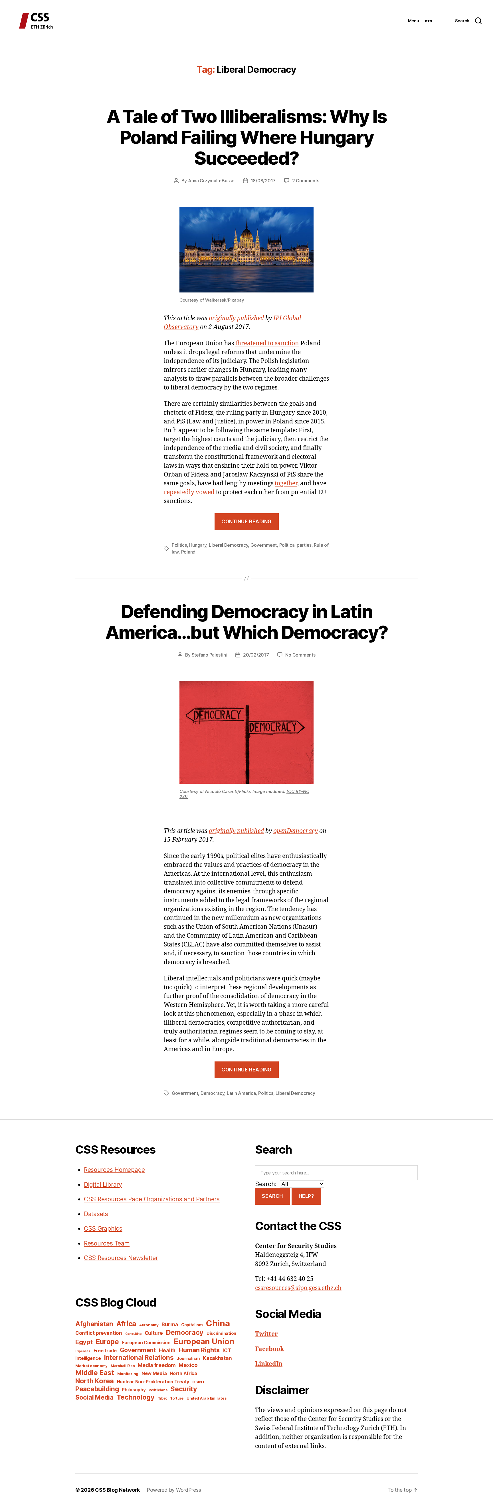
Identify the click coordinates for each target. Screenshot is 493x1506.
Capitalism (192, 1324)
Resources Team (107, 1243)
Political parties (295, 545)
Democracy (213, 1093)
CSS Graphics (103, 1228)
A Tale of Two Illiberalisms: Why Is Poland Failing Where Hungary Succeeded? (246, 137)
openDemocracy (295, 831)
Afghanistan (94, 1324)
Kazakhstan (217, 1358)
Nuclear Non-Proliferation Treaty (153, 1381)
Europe (107, 1341)
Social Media (94, 1397)
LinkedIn (268, 1364)
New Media (154, 1373)
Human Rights (199, 1350)
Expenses (82, 1351)
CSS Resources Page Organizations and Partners (152, 1199)
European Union (203, 1341)
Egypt (84, 1342)
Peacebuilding (97, 1389)
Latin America (241, 1093)
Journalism (188, 1358)
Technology (136, 1397)
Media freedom (157, 1365)
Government (263, 545)
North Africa (183, 1373)
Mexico (188, 1365)
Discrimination (221, 1333)
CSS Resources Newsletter (121, 1257)
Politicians (158, 1390)
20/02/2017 (256, 655)
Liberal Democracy (228, 545)
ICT (227, 1350)
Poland (188, 552)
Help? (306, 1196)
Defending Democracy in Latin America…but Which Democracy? (246, 621)
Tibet (162, 1398)
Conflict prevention (98, 1333)
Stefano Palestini (209, 655)
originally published (236, 318)
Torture (176, 1398)
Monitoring (127, 1373)
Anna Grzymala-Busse (211, 180)
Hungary (197, 545)
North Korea (94, 1381)
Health (167, 1350)
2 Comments (305, 180)
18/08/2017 (263, 180)
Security (183, 1389)
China (218, 1323)
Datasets (96, 1214)
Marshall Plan (123, 1366)
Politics (179, 545)
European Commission (146, 1342)
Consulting (133, 1334)
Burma (169, 1324)
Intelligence (88, 1358)
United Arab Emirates (207, 1398)
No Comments (300, 655)
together (286, 483)
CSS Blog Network (117, 1490)
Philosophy (134, 1389)
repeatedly (179, 492)
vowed (205, 492)
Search (272, 1196)
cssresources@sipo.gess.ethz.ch (298, 1288)
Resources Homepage (114, 1169)
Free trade (105, 1350)
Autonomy (149, 1325)
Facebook (269, 1349)
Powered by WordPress (174, 1490)
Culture (154, 1333)
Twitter (266, 1334)
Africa (126, 1323)
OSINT (198, 1382)
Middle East (94, 1372)
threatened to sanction (267, 343)
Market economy (91, 1365)
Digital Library (103, 1184)
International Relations (139, 1357)
